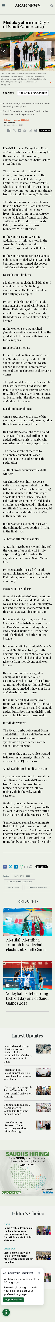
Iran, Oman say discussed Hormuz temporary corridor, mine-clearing (16, 1126)
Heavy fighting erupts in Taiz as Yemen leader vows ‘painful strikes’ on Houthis (18, 1091)
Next (51, 51)
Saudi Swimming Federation (19, 882)
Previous (4, 51)
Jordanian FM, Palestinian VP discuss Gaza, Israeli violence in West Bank (18, 1074)
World (7, 1224)
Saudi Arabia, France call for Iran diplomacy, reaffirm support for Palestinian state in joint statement (18, 1234)
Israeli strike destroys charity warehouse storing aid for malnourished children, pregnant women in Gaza (18, 1053)
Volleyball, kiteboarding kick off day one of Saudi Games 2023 (27, 998)
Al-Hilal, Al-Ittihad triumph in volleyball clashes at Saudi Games (26, 944)
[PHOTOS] (27, 975)
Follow (46, 130)
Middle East (9, 1249)
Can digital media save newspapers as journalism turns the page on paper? (17, 1109)
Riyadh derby (13, 887)
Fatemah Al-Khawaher (37, 887)
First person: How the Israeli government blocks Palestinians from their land (18, 1257)
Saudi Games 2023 (22, 876)
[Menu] (3, 5)
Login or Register (13, 1299)
